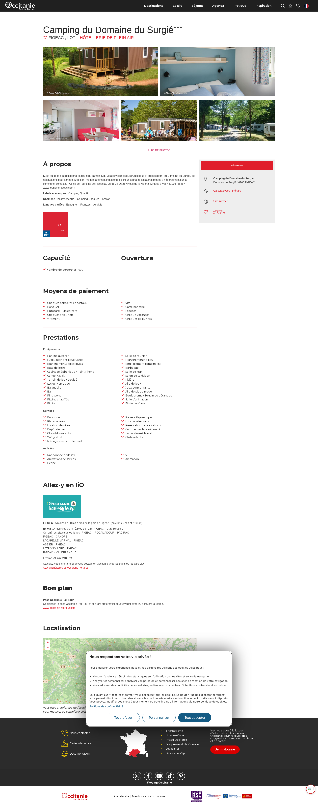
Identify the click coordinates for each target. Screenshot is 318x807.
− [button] (48, 647)
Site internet (220, 201)
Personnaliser (159, 718)
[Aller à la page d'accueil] (20, 6)
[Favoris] (298, 6)
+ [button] (48, 642)
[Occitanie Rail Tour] (62, 517)
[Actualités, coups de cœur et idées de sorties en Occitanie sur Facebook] (148, 776)
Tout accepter (195, 718)
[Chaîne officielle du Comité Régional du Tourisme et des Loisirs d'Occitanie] (159, 776)
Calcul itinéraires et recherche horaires (65, 567)
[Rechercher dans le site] (283, 6)
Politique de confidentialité (106, 706)
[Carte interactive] (290, 6)
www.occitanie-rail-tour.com (59, 607)
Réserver (237, 165)
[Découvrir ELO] (310, 789)
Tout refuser (123, 718)
